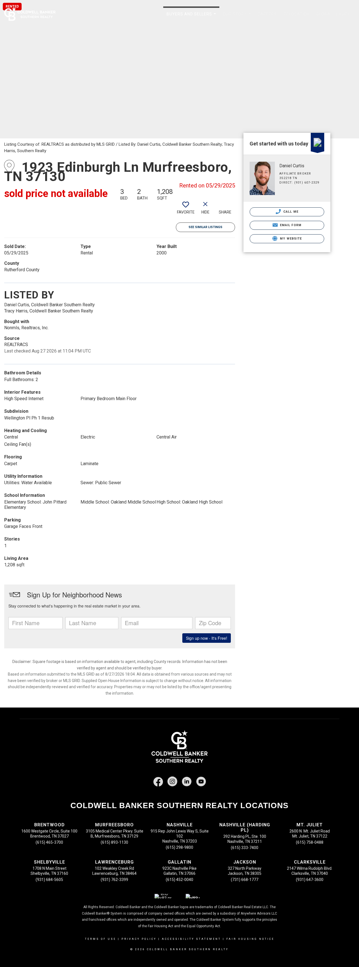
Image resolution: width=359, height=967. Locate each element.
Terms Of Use (100, 939)
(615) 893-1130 (114, 842)
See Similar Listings (205, 227)
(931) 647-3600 (309, 879)
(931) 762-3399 (114, 879)
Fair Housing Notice (250, 939)
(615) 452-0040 (179, 879)
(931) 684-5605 (49, 879)
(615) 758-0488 (309, 842)
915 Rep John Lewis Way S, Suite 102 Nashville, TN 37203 (180, 836)
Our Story (238, 17)
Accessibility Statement (191, 939)
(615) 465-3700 (49, 842)
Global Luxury (333, 14)
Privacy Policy (139, 939)
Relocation (297, 14)
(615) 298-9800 (179, 847)
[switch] (185, 209)
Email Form (290, 225)
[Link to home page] (32, 14)
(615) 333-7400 (244, 847)
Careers (267, 14)
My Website (290, 238)
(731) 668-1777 (244, 879)
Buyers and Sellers (192, 17)
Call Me (290, 212)
